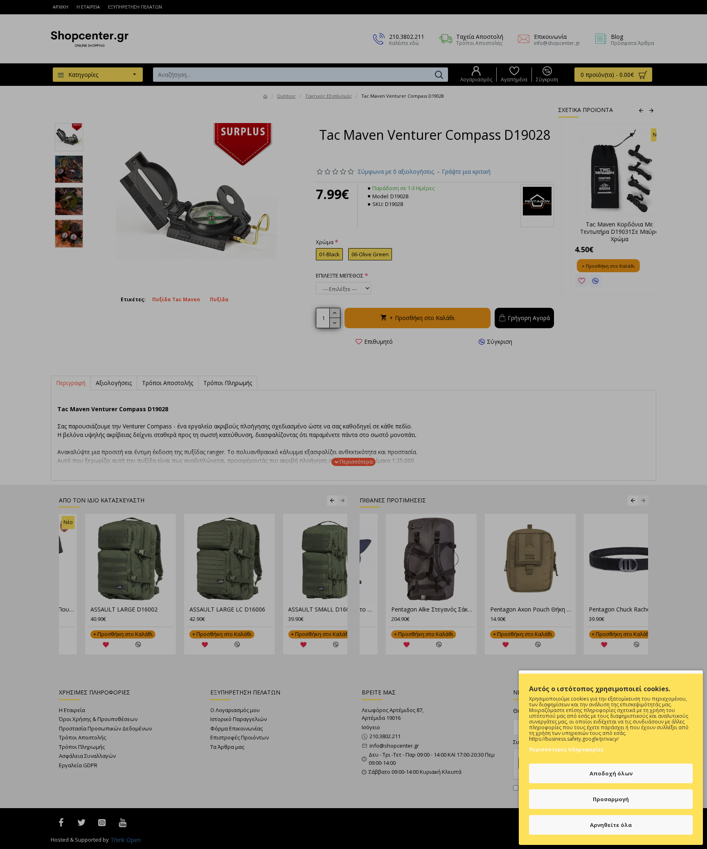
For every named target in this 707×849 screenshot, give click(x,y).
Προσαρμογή (611, 799)
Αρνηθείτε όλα (611, 825)
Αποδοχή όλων (611, 773)
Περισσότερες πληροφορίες (566, 749)
